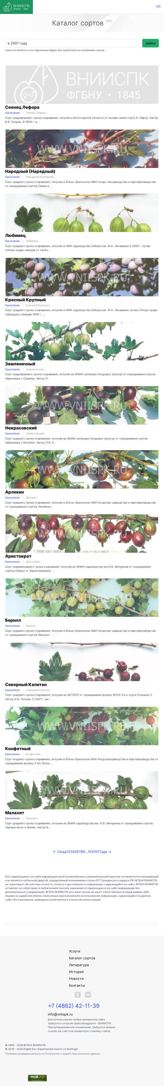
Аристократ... (34, 561)
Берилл (13, 620)
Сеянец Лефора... (37, 112)
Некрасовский (21, 428)
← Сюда (60, 851)
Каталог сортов (82, 958)
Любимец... (33, 240)
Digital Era (29, 1049)
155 (96, 851)
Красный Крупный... (38, 305)
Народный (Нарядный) (30, 171)
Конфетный (18, 748)
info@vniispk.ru (60, 1014)
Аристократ (18, 556)
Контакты (77, 985)
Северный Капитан (26, 684)
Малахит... (32, 818)
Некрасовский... (36, 433)
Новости (76, 978)
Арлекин (14, 492)
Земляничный (20, 363)
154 (91, 851)
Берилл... (31, 625)
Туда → (105, 851)
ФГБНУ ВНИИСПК (34, 1045)
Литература (79, 965)
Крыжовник (12, 112)
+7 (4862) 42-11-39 (74, 1005)
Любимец (15, 235)
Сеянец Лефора (22, 107)
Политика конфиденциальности (25, 1053)
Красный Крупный (25, 299)
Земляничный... (35, 369)
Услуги (74, 951)
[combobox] (71, 43)
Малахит (14, 812)
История (76, 972)
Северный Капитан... (38, 690)
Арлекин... (32, 497)
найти (150, 43)
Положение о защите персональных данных (72, 1053)
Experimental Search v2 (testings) (58, 1049)
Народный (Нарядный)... (41, 176)
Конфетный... (34, 754)
